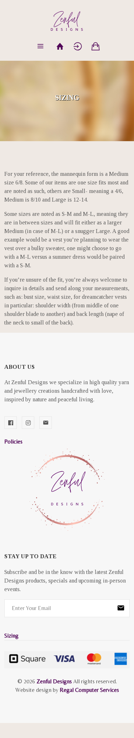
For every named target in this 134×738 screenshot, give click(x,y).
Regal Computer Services (89, 690)
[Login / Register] (78, 46)
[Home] (60, 46)
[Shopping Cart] (96, 46)
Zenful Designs (54, 681)
